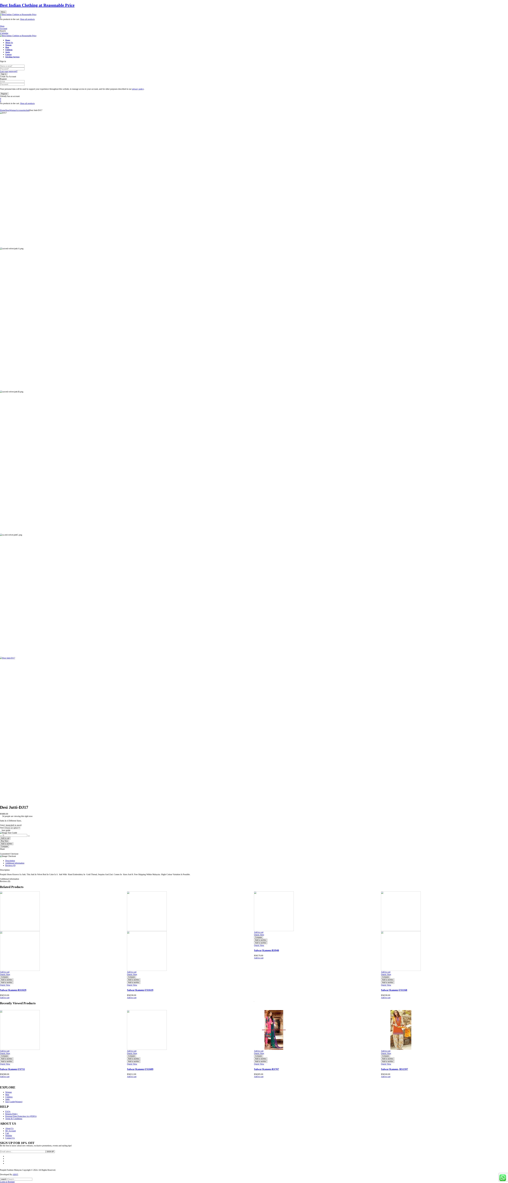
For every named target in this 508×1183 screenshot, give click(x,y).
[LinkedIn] (2, 851)
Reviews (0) (10, 865)
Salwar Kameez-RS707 (266, 1069)
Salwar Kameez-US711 (12, 1069)
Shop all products (27, 19)
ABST (15, 1174)
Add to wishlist (6, 844)
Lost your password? (8, 71)
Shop (7, 110)
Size (2, 828)
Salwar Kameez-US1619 (140, 990)
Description (10, 861)
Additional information (14, 863)
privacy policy (138, 89)
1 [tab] (254, 1001)
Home (2, 110)
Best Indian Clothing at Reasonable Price (37, 5)
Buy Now (4, 841)
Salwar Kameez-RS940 (266, 950)
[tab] (256, 861)
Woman (13, 110)
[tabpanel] (63, 945)
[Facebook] (1, 851)
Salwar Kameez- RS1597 (394, 1069)
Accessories (21, 110)
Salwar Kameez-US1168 (394, 990)
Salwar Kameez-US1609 (140, 1069)
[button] (254, 17)
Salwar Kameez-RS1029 (13, 990)
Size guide (6, 830)
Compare (4, 846)
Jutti (27, 110)
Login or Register (7, 1182)
